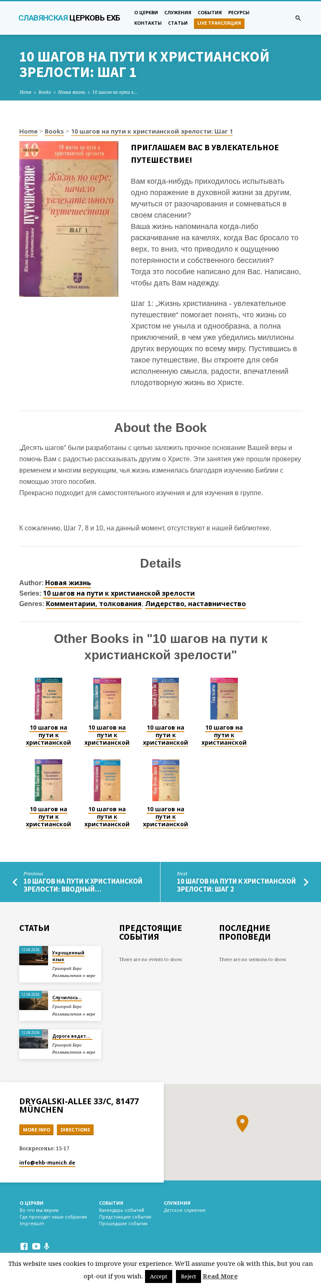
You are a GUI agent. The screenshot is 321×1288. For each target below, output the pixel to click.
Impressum (32, 1223)
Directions (75, 1129)
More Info (36, 1129)
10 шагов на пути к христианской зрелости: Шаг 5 (48, 824)
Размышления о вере (73, 975)
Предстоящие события (125, 1217)
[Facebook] (24, 1246)
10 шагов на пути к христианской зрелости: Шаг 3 (166, 742)
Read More (220, 1276)
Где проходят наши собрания (53, 1217)
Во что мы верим (39, 1210)
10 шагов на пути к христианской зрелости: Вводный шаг (48, 742)
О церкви (146, 12)
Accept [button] (158, 1276)
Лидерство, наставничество (195, 603)
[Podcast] (46, 1246)
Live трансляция (219, 23)
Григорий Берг (67, 968)
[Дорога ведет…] (33, 1039)
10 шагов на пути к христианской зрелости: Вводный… (83, 885)
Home (25, 92)
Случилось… (67, 997)
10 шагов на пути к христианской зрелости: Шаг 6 (107, 824)
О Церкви (31, 1203)
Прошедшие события (123, 1223)
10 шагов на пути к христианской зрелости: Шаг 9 (166, 824)
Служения (177, 12)
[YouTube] (36, 1246)
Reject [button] (188, 1276)
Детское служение (185, 1210)
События (210, 12)
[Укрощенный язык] (33, 955)
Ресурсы (239, 12)
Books (44, 92)
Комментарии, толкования (94, 603)
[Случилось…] (33, 1000)
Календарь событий (121, 1210)
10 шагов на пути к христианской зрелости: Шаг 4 (224, 742)
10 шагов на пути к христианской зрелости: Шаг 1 (152, 131)
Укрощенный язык (68, 956)
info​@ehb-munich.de (47, 1162)
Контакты (148, 23)
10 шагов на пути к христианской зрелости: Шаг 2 (107, 742)
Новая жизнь (71, 92)
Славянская (69, 18)
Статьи (178, 23)
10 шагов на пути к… (115, 92)
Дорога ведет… (72, 1036)
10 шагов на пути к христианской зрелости (119, 593)
